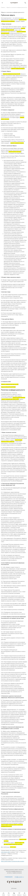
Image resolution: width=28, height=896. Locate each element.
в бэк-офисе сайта (5, 852)
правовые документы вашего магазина (13, 869)
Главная (3, 7)
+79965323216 (8, 877)
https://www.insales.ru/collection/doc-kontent (12, 861)
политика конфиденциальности (14, 871)
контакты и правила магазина (14, 873)
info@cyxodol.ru (19, 877)
